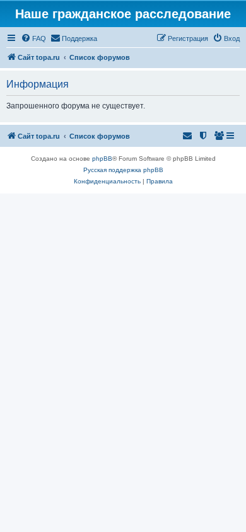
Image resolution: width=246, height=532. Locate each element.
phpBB (102, 158)
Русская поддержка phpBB (123, 169)
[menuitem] (33, 38)
